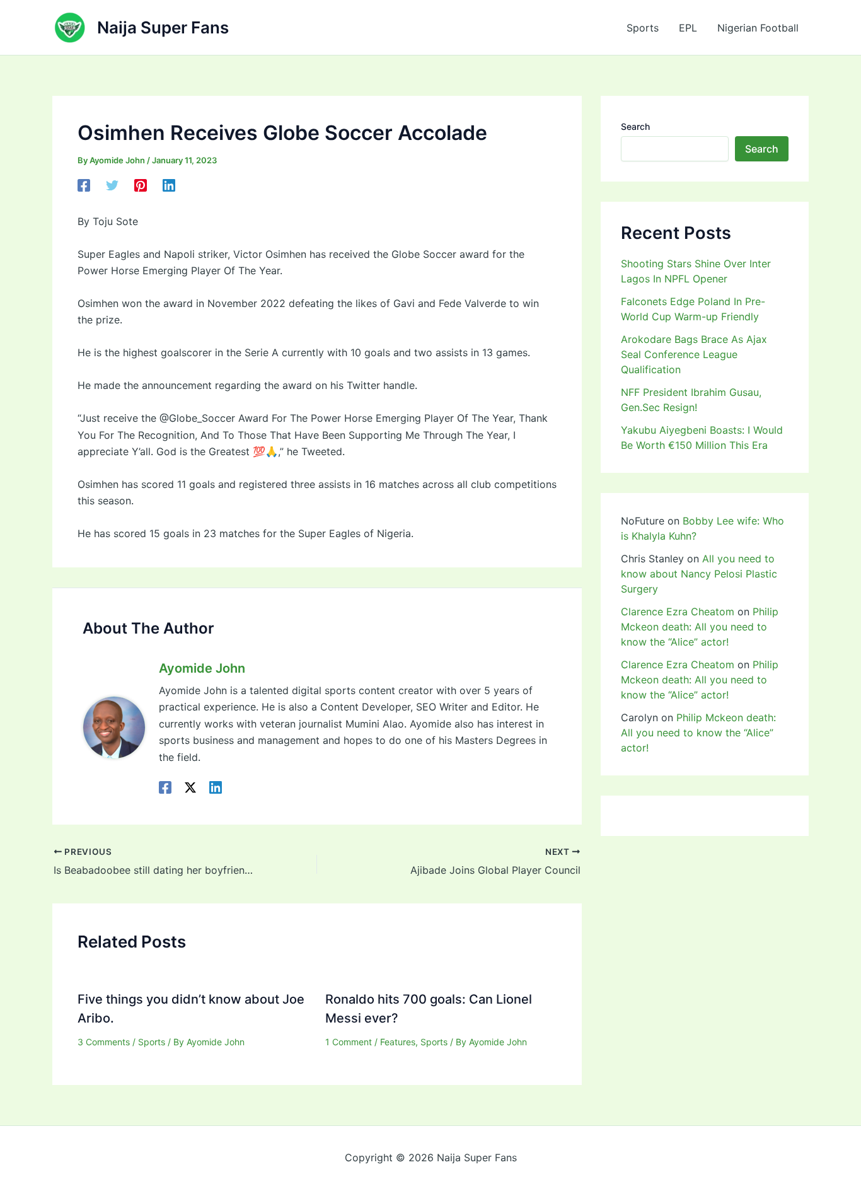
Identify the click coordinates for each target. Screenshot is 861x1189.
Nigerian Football (758, 27)
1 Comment (348, 1041)
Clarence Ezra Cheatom (677, 611)
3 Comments (104, 1041)
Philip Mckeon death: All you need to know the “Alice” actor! (699, 626)
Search (635, 126)
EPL (688, 27)
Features (397, 1041)
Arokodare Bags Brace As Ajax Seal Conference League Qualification (694, 354)
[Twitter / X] (190, 787)
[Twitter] (112, 185)
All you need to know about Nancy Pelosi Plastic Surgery (699, 573)
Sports (643, 27)
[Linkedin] (169, 185)
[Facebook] (84, 185)
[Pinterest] (140, 185)
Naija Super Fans (163, 27)
